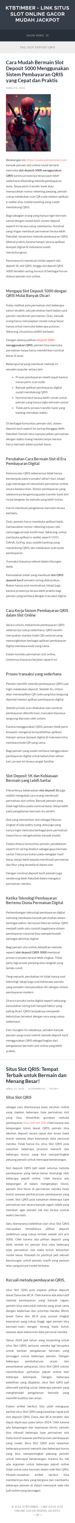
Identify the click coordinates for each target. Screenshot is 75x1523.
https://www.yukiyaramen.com (46, 160)
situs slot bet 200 (34, 1122)
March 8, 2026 (15, 87)
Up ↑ (39, 1514)
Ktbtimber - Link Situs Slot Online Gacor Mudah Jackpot (37, 14)
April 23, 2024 (15, 1088)
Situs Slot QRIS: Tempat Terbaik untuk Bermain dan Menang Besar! (36, 1075)
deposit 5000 (45, 340)
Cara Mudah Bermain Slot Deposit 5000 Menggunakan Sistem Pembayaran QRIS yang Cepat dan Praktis (37, 71)
